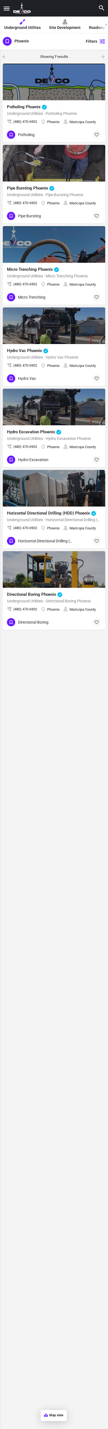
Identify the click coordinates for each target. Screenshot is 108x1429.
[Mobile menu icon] (7, 8)
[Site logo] (22, 8)
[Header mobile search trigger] (101, 8)
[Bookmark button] (96, 134)
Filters (91, 41)
